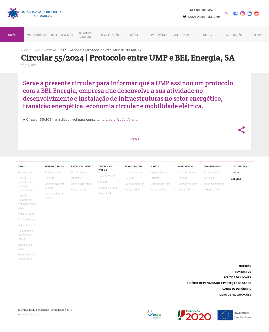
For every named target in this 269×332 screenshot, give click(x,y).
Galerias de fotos (81, 183)
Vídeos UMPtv (79, 189)
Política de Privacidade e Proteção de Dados (219, 283)
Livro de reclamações (235, 294)
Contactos (243, 271)
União (37, 50)
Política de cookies (237, 277)
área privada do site (121, 119)
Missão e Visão (26, 213)
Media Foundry (30, 314)
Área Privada (203, 10)
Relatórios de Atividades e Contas (25, 234)
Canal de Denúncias (236, 288)
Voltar (134, 139)
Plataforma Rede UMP (203, 16)
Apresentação (26, 172)
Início (25, 50)
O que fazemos (26, 225)
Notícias (49, 177)
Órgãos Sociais (26, 219)
